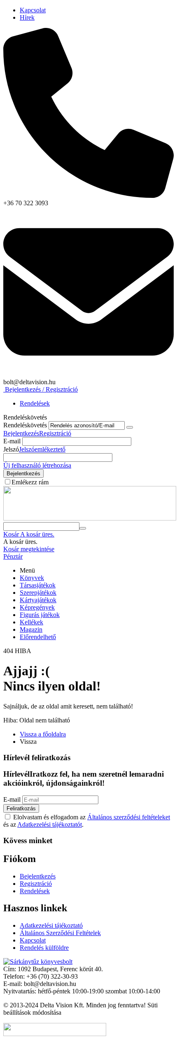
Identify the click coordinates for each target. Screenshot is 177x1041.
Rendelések (35, 403)
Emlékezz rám (30, 482)
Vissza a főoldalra (43, 734)
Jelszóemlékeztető (42, 449)
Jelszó (11, 449)
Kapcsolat (33, 10)
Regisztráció (55, 433)
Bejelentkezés (21, 433)
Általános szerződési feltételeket (128, 817)
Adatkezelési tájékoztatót (49, 824)
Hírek (27, 17)
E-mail (12, 441)
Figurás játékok (40, 614)
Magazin (31, 629)
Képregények (37, 607)
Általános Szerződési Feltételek (60, 932)
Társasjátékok (38, 585)
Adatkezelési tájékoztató (51, 925)
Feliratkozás (21, 808)
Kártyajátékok (38, 599)
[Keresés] (82, 528)
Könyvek (32, 577)
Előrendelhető (38, 636)
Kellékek (31, 622)
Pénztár (13, 556)
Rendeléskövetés (25, 425)
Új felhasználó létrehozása (37, 465)
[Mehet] (129, 427)
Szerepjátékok (38, 592)
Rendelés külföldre (44, 947)
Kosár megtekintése (28, 549)
